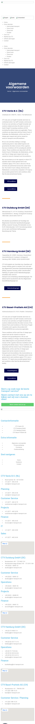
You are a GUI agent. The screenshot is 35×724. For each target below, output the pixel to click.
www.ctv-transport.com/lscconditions (20, 156)
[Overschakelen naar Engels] (5, 18)
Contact (6, 41)
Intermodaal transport (13, 26)
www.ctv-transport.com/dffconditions (13, 138)
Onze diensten (8, 24)
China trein (10, 30)
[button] (17, 44)
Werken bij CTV (8, 36)
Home (6, 22)
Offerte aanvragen (9, 39)
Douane (9, 32)
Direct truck (10, 28)
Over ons (6, 34)
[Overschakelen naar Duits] (12, 18)
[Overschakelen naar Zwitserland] (20, 18)
